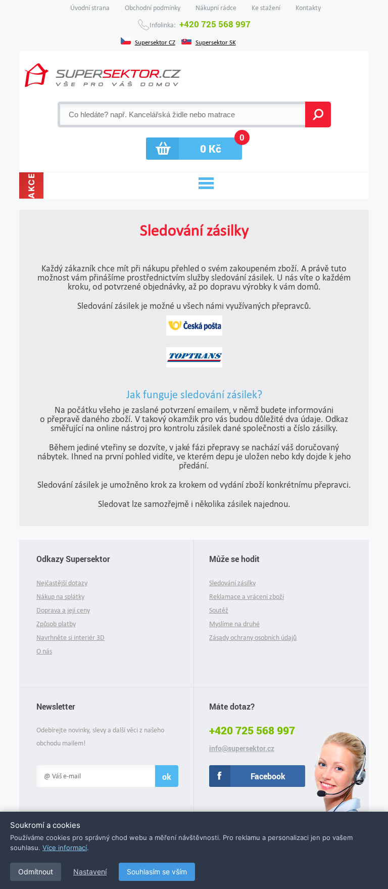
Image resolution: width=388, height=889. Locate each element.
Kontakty (308, 8)
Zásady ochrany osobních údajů (253, 637)
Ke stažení (266, 8)
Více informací (64, 848)
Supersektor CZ (155, 41)
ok (166, 776)
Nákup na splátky (60, 596)
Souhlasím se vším (157, 871)
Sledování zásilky (232, 583)
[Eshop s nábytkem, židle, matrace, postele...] (103, 75)
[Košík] (194, 148)
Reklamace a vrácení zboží (246, 596)
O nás (44, 651)
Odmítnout (35, 871)
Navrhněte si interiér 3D (70, 637)
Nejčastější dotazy (61, 583)
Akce (31, 185)
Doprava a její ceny (63, 610)
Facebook (268, 776)
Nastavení (90, 871)
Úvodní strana (90, 8)
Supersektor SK (216, 41)
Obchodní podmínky (152, 8)
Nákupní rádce (216, 8)
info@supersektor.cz (241, 748)
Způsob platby (56, 624)
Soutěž (218, 610)
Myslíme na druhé (234, 624)
